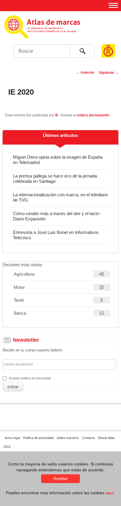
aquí (110, 492)
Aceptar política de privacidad (30, 378)
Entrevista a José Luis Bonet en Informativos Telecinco (56, 235)
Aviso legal (12, 438)
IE (56, 115)
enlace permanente (93, 115)
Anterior (85, 73)
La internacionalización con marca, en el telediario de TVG (60, 197)
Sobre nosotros (68, 438)
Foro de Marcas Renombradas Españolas (108, 40)
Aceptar (60, 478)
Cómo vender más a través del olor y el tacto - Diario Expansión (57, 216)
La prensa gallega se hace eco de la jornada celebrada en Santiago (55, 178)
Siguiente (109, 73)
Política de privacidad (38, 438)
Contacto (88, 438)
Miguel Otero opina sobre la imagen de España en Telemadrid (57, 160)
